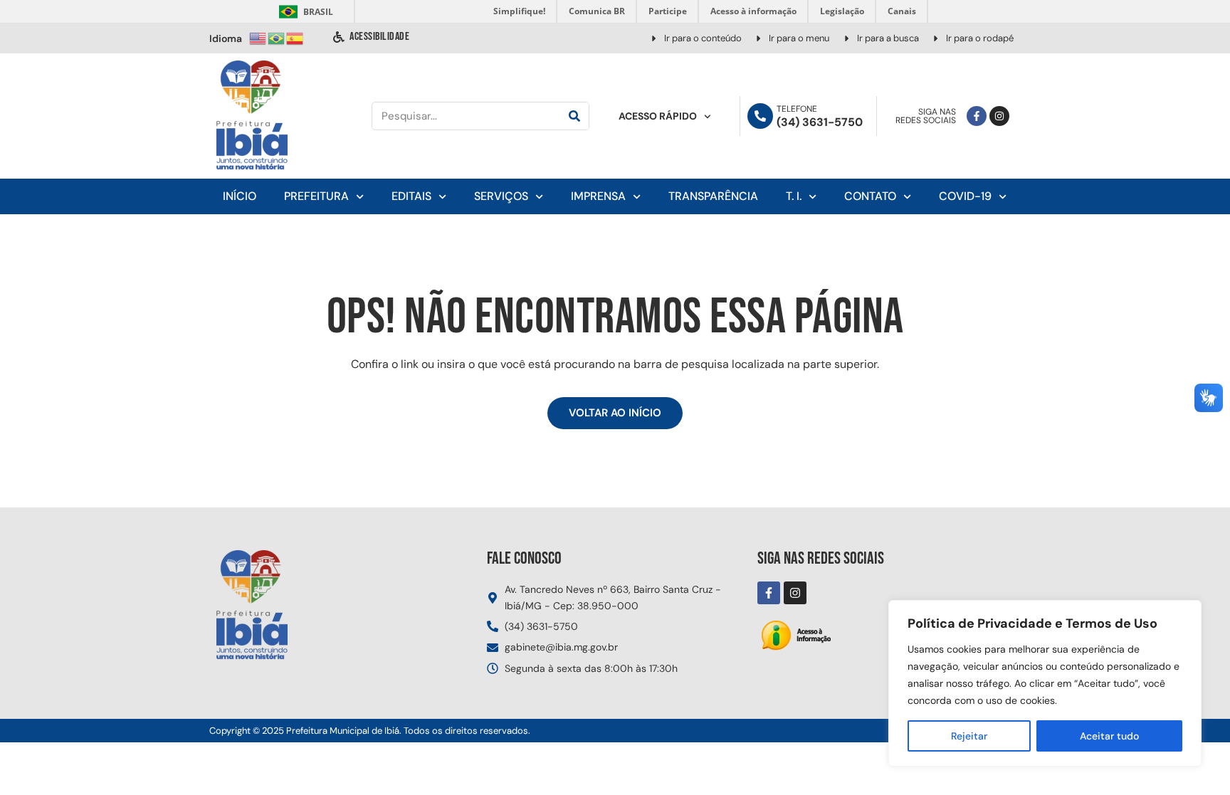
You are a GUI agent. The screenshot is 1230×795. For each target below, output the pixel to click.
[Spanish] (295, 37)
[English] (258, 37)
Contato (870, 196)
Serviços (501, 196)
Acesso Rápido (658, 116)
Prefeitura (316, 196)
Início (239, 196)
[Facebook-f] (977, 116)
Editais (411, 196)
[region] (1045, 683)
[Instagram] (999, 116)
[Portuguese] (277, 37)
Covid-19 (965, 196)
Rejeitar (969, 736)
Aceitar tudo (1109, 736)
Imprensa (598, 196)
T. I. (793, 196)
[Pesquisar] (574, 116)
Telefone (797, 109)
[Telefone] (760, 116)
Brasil (303, 12)
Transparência (713, 196)
